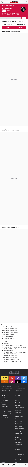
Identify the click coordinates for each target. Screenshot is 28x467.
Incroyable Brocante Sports (6, 418)
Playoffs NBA (4, 398)
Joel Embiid (18, 449)
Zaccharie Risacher (19, 439)
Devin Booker (18, 423)
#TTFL (5, 381)
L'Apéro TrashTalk (6, 411)
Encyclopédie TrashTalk (4, 403)
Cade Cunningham (19, 454)
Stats (16, 5)
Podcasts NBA (4, 409)
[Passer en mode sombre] (26, 1)
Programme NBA (5, 390)
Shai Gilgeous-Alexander (18, 436)
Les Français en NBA (6, 388)
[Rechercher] (2, 1)
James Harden (18, 410)
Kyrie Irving (18, 402)
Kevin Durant (18, 398)
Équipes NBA (6, 5)
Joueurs (7, 27)
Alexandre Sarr (18, 444)
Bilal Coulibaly (18, 442)
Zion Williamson (19, 421)
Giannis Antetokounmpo (19, 415)
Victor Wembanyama (20, 388)
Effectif (11, 18)
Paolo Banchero (19, 456)
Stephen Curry (18, 393)
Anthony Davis (18, 433)
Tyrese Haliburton (19, 452)
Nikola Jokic (18, 412)
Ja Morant (17, 400)
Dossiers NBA (4, 400)
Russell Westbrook (19, 428)
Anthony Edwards (19, 407)
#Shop (5, 378)
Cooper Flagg (18, 459)
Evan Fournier (18, 418)
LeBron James (18, 390)
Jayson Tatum (18, 426)
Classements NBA (5, 393)
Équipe (20, 27)
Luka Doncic (18, 405)
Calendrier (17, 18)
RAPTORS (12, 5)
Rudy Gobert (18, 395)
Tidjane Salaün (18, 447)
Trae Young (18, 431)
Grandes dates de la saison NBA (6, 414)
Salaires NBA (4, 395)
